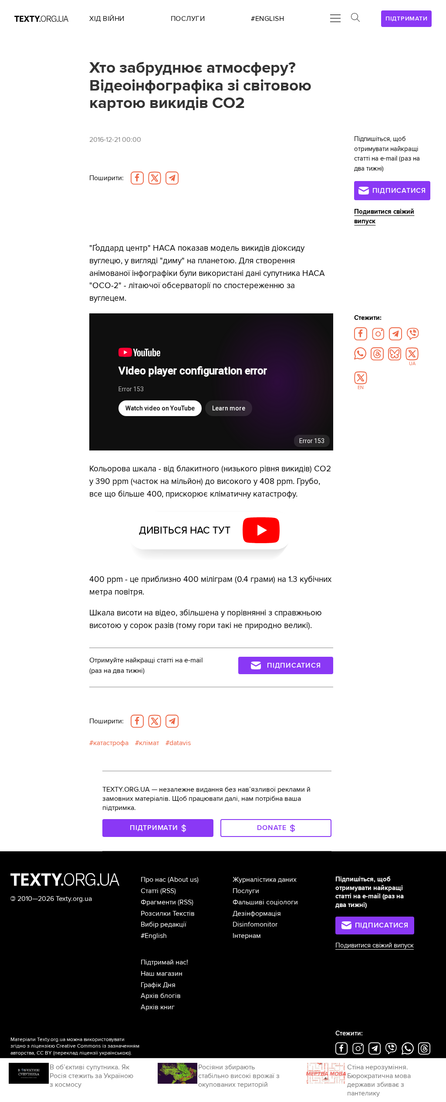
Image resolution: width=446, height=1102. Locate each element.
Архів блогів (161, 995)
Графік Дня (158, 985)
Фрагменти (158, 902)
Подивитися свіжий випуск (374, 945)
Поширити (106, 178)
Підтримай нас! (164, 962)
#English (154, 935)
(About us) (183, 879)
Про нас (153, 879)
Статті (150, 891)
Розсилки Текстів (168, 913)
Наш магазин (161, 973)
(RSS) (168, 891)
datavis (180, 743)
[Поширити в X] (154, 178)
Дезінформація (257, 913)
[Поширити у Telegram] (172, 178)
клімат (149, 743)
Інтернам (247, 935)
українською (114, 1053)
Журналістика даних (265, 879)
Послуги (246, 891)
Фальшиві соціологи (265, 902)
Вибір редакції (163, 924)
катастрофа (110, 743)
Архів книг (158, 1007)
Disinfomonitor (255, 924)
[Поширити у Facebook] (137, 178)
